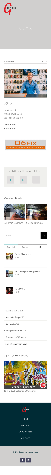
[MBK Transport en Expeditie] (9, 272)
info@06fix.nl (10, 124)
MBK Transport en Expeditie (27, 271)
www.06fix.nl (10, 128)
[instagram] (28, 460)
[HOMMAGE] (9, 289)
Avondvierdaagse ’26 (14, 317)
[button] (7, 214)
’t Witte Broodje (36, 208)
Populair (11, 247)
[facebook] (22, 460)
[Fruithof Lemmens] (9, 254)
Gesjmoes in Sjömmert (15, 337)
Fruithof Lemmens (23, 254)
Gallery (14, 216)
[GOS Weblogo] (10, 3)
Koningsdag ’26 (12, 324)
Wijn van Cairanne (14, 208)
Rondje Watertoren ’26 (15, 330)
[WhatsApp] (23, 180)
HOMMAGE (20, 288)
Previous (10, 61)
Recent (25, 247)
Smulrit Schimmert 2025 (16, 344)
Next (43, 61)
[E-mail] (36, 180)
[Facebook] (10, 180)
